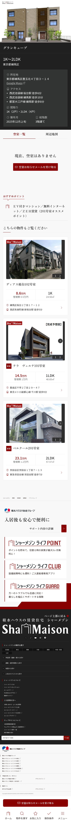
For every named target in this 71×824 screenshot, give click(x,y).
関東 (13, 498)
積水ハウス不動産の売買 (8, 778)
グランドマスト (39, 789)
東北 (17, 650)
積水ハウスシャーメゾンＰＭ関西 (10, 766)
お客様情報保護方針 (10, 724)
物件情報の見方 (8, 732)
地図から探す (10, 668)
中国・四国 (58, 650)
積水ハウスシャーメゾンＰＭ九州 (10, 771)
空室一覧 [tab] (19, 134)
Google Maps (14, 83)
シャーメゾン (6, 498)
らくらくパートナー (10, 710)
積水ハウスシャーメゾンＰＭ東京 (10, 761)
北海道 (7, 650)
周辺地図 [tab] (52, 134)
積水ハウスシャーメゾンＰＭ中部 (10, 763)
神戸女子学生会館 (6, 789)
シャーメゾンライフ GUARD (12, 713)
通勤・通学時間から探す (14, 663)
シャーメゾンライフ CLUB (11, 707)
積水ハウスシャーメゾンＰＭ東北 (10, 758)
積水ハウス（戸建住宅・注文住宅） (11, 781)
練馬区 (25, 498)
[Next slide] (60, 259)
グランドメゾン (39, 778)
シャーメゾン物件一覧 (10, 730)
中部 (38, 650)
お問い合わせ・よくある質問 (12, 704)
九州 (7, 653)
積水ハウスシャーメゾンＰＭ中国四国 (11, 768)
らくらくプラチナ (9, 716)
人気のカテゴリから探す (14, 674)
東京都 (19, 498)
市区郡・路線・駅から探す (14, 657)
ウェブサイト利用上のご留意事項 (13, 727)
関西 (48, 650)
